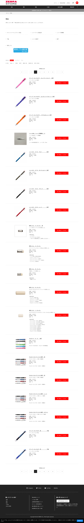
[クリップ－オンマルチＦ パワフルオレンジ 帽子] (20, 120)
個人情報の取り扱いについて (37, 506)
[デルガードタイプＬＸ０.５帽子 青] (20, 381)
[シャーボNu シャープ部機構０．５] (20, 139)
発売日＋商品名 (36, 63)
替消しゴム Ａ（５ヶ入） (35, 246)
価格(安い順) (25, 63)
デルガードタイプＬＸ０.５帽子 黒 (37, 357)
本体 (12, 7)
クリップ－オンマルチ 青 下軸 (39, 449)
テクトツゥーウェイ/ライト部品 (14, 32)
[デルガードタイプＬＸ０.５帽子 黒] (20, 362)
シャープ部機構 (60, 32)
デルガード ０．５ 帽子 (35, 338)
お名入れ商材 (60, 7)
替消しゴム (9, 45)
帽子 (58, 39)
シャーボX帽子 (35, 39)
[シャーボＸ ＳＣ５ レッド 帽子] (20, 212)
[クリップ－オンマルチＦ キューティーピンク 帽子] (20, 83)
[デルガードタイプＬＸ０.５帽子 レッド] (20, 399)
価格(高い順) (31, 63)
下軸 (8, 39)
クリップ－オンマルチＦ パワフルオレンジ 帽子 (40, 115)
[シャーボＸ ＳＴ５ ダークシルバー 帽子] (20, 176)
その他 (48, 7)
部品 (36, 7)
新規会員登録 (62, 2)
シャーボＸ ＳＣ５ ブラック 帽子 (39, 188)
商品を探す (72, 7)
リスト (22, 60)
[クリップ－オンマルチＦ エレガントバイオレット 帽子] (20, 102)
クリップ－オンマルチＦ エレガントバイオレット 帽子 (42, 96)
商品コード (12, 63)
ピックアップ (17, 60)
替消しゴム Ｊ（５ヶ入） (35, 310)
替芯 (24, 7)
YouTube (48, 488)
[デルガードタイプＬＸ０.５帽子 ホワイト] (20, 418)
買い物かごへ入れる (61, 82)
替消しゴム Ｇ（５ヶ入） (35, 287)
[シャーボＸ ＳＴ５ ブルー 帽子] (20, 157)
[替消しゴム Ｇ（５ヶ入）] (20, 293)
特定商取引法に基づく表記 (37, 508)
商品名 (16, 63)
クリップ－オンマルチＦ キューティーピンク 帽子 (41, 78)
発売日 (20, 63)
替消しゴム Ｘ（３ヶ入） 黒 (36, 225)
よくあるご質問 (35, 499)
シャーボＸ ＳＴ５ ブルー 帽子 (39, 151)
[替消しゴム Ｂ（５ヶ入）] (20, 274)
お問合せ (68, 2)
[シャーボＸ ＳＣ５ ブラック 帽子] (20, 194)
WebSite (56, 488)
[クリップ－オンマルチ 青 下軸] (20, 454)
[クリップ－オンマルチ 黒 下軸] (20, 436)
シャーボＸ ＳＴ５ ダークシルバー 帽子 (39, 170)
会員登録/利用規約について (37, 501)
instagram (30, 488)
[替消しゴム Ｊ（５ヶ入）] (20, 316)
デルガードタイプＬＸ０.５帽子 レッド (38, 393)
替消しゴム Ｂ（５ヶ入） (35, 269)
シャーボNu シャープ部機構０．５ (37, 133)
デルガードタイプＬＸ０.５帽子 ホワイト (38, 412)
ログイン (55, 2)
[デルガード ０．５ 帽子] (20, 344)
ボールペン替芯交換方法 (37, 503)
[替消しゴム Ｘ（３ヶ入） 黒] (20, 231)
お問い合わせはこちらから (63, 500)
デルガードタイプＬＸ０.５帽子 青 (37, 375)
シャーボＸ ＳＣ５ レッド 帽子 (39, 207)
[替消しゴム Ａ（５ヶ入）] (20, 251)
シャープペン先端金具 (37, 32)
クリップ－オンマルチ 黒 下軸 (39, 430)
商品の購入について (36, 497)
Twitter (39, 488)
